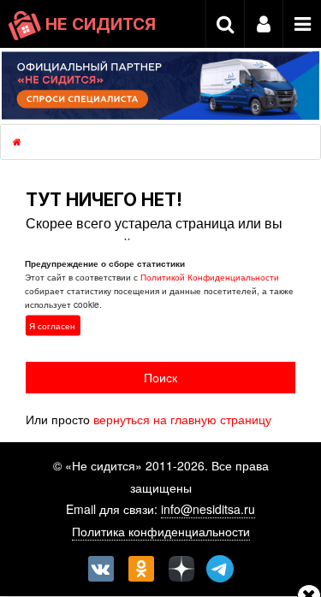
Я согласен (52, 326)
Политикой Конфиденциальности (209, 277)
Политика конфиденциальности (161, 531)
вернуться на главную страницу (182, 419)
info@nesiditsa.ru (208, 508)
